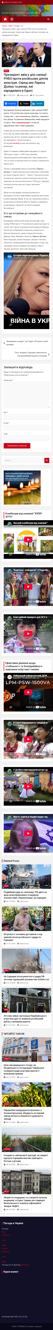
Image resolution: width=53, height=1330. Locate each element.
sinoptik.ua (25, 1265)
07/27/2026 (10, 983)
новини (7, 1149)
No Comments (38, 95)
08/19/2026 (10, 1210)
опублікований (23, 123)
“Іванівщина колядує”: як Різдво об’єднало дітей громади (27, 343)
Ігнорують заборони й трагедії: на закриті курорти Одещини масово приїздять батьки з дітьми (26, 1158)
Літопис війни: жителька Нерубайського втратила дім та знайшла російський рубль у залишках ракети (25, 1019)
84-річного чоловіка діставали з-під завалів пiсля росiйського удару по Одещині (23, 937)
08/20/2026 (10, 1165)
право (6, 1059)
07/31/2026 (10, 944)
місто (6, 1191)
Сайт (6, 434)
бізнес (6, 1104)
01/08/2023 (10, 95)
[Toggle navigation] (12, 19)
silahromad (24, 95)
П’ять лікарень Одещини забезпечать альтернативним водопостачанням (31, 354)
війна (6, 71)
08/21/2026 (10, 1077)
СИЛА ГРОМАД (15, 9)
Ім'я (6, 412)
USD (16, 1317)
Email (6, 423)
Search (46, 460)
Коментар (8, 380)
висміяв (16, 143)
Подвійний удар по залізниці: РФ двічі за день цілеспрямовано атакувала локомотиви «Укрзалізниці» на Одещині (25, 895)
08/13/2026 (10, 901)
